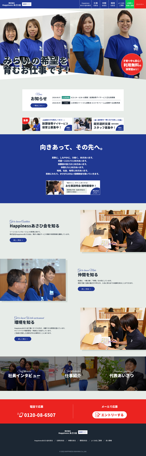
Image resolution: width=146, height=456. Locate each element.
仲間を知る (72, 440)
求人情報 (109, 440)
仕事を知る (61, 440)
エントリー (140, 4)
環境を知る (84, 440)
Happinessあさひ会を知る (85, 4)
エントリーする (112, 414)
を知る (95, 4)
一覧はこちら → (38, 105)
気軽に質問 (130, 4)
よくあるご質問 (121, 4)
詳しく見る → (18, 240)
